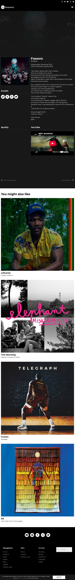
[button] (59, 577)
